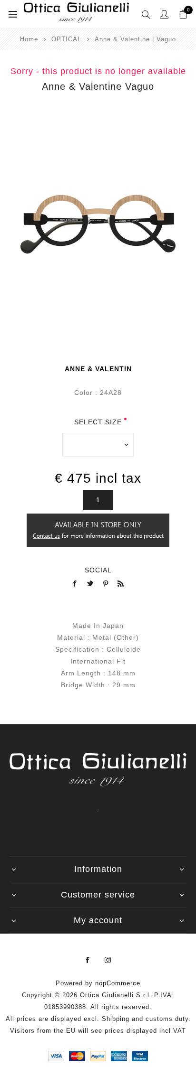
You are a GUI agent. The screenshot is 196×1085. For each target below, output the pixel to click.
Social (98, 570)
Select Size (98, 422)
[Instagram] (108, 960)
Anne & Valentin (98, 369)
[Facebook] (88, 960)
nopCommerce (117, 983)
